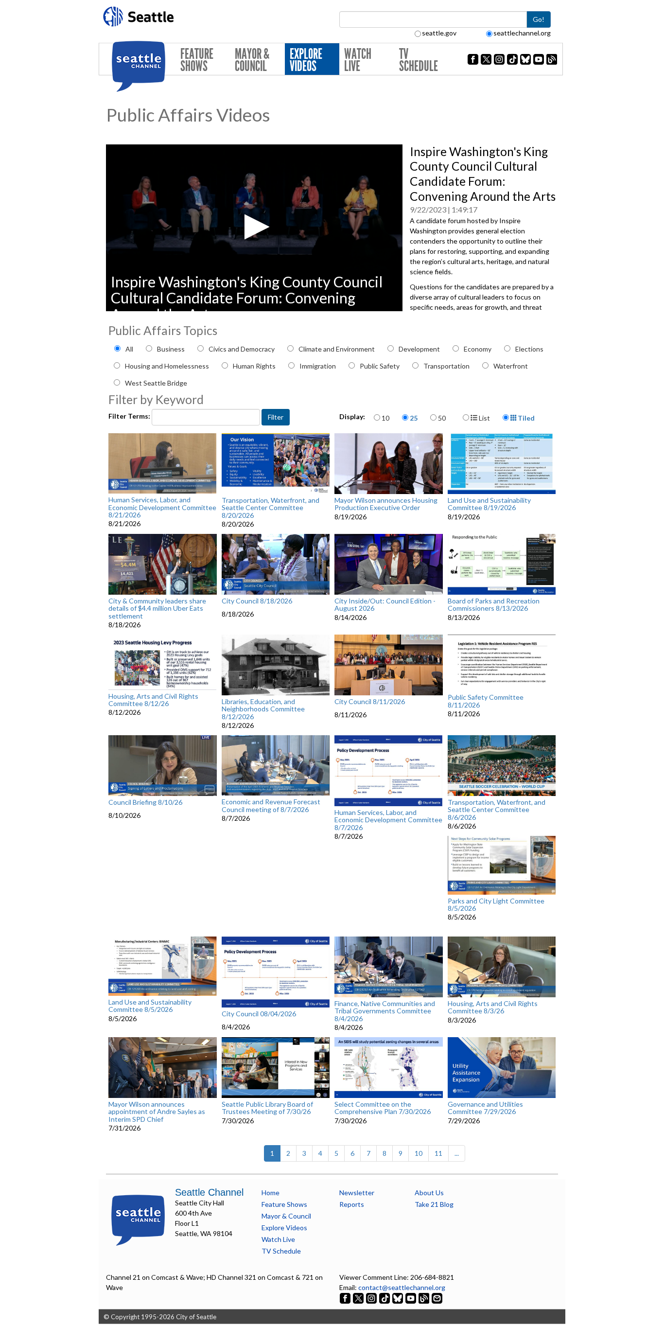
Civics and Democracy (242, 349)
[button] (254, 227)
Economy (477, 349)
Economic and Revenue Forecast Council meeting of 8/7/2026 (271, 805)
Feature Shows (196, 60)
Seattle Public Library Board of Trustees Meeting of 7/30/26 (267, 1107)
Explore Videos (306, 60)
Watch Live (357, 60)
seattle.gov (439, 33)
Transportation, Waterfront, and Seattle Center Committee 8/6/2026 (496, 809)
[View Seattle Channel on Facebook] (345, 1297)
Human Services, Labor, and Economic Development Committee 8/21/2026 (162, 507)
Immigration (317, 366)
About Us (429, 1192)
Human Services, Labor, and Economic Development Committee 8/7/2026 (388, 820)
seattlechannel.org (522, 33)
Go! (538, 19)
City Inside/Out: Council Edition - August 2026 (385, 604)
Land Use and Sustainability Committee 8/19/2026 (489, 504)
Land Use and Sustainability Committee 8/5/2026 (150, 1005)
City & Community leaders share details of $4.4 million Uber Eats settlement (157, 608)
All (129, 349)
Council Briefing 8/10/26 (145, 802)
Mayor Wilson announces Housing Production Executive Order (385, 504)
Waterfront (510, 366)
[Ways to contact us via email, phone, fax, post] (437, 1297)
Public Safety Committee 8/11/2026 (486, 700)
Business (171, 349)
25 (414, 418)
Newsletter (356, 1192)
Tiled (525, 418)
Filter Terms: (130, 416)
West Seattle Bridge (156, 383)
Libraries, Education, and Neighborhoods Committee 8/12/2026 (263, 709)
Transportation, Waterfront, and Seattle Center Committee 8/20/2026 (270, 507)
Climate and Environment (336, 349)
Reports (351, 1204)
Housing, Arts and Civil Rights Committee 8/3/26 (493, 1007)
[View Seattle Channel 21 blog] (424, 1297)
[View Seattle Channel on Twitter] (359, 1297)
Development (419, 349)
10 (385, 418)
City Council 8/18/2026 (257, 601)
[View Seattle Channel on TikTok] (384, 1297)
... (456, 1153)
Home (271, 1192)
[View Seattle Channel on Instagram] (372, 1297)
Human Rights (254, 366)
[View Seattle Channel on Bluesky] (397, 1297)
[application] (254, 227)
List (483, 418)
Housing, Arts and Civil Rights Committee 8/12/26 (153, 699)
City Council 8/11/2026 (369, 702)
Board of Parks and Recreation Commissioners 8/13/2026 (494, 604)
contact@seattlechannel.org (401, 1287)
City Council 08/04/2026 (259, 1014)
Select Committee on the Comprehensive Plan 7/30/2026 (382, 1107)
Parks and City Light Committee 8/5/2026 (496, 904)
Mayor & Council (252, 60)
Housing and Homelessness (167, 366)
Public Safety (380, 366)
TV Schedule (418, 60)
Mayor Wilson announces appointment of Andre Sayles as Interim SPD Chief (156, 1111)
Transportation (446, 366)
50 (442, 418)
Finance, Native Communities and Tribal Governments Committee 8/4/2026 (384, 1011)
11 (438, 1153)
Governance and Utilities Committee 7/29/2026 (485, 1107)
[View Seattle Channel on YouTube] (411, 1297)
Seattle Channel (209, 1192)
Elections (529, 349)
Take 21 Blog (434, 1204)
